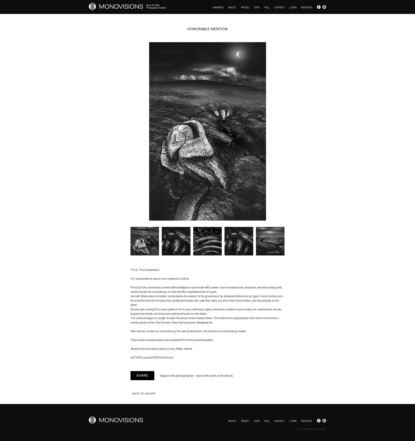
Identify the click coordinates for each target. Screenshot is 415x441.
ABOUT (232, 7)
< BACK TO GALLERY (143, 393)
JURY (257, 7)
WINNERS (218, 7)
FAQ (266, 7)
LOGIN (293, 7)
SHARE (142, 376)
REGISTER (306, 7)
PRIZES (245, 7)
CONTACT (279, 7)
